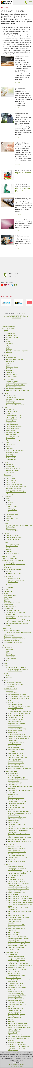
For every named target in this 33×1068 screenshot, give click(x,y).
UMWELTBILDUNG (7, 628)
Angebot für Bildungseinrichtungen (14, 564)
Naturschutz (7, 496)
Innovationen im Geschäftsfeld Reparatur (20, 965)
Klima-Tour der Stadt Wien (15, 879)
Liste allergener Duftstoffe (23, 220)
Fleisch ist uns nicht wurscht (14, 415)
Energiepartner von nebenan (16, 855)
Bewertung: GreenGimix (15, 997)
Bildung (8, 864)
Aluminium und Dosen (12, 337)
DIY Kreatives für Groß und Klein (15, 385)
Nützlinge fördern (11, 456)
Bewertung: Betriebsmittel (15, 993)
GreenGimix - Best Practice (16, 580)
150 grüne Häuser (13, 775)
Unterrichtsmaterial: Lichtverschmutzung (20, 898)
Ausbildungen (10, 844)
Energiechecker (12, 784)
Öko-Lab (10, 1019)
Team (5, 663)
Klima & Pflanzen (11, 482)
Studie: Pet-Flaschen (14, 971)
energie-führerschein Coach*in (17, 852)
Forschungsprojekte (12, 952)
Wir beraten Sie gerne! (8, 326)
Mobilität (6, 593)
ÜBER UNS (5, 645)
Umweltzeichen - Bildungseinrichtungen (19, 1036)
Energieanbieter (10, 401)
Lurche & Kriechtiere (12, 514)
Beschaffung (7, 567)
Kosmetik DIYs (10, 466)
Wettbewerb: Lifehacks (15, 927)
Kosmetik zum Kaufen (12, 470)
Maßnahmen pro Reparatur (16, 967)
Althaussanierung (11, 357)
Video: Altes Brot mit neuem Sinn (17, 757)
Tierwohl (6, 533)
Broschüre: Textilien (13, 702)
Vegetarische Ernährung (13, 440)
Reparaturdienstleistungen (12, 603)
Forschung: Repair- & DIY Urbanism (18, 963)
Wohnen (6, 542)
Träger (8, 653)
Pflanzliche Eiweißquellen (13, 436)
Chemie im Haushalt (21, 184)
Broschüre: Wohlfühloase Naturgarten (19, 706)
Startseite (25, 313)
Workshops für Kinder (14, 940)
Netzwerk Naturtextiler (14, 1017)
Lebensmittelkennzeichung (14, 426)
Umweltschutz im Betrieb (13, 978)
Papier (8, 345)
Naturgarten (9, 454)
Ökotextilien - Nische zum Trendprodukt (19, 1027)
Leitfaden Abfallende (14, 725)
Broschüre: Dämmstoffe (15, 704)
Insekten (8, 500)
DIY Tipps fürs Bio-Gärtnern (14, 387)
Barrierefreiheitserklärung (12, 316)
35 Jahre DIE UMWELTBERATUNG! (16, 667)
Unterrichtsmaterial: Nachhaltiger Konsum (20, 902)
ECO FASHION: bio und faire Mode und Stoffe (19, 525)
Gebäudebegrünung (12, 367)
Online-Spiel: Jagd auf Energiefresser (18, 883)
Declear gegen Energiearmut (16, 958)
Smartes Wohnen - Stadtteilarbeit (18, 830)
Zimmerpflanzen (11, 459)
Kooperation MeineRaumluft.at (17, 803)
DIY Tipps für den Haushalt (14, 388)
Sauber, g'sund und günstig (23, 170)
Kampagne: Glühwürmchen (16, 717)
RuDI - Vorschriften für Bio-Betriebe (18, 1025)
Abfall (5, 332)
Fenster (8, 365)
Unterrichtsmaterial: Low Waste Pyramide (20, 900)
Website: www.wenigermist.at (16, 925)
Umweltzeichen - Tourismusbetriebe (18, 1046)
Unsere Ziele (9, 649)
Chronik (6, 665)
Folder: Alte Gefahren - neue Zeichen (18, 710)
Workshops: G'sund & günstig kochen (19, 942)
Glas (7, 339)
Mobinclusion (12, 809)
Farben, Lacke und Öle (12, 544)
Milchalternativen (11, 430)
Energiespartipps (11, 395)
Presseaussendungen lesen (14, 682)
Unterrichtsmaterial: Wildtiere (16, 915)
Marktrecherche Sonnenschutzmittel (18, 738)
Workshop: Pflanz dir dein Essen (17, 945)
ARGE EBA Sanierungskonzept (17, 777)
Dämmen (8, 363)
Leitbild (8, 651)
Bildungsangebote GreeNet (16, 866)
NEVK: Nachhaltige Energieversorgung (19, 813)
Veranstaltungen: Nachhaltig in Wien (18, 917)
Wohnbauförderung (12, 376)
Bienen (10, 504)
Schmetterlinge (12, 510)
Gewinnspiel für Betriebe (15, 671)
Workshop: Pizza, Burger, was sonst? (18, 938)
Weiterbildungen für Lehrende (13, 637)
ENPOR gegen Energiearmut (16, 960)
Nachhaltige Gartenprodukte (16, 1014)
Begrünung (7, 566)
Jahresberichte (10, 657)
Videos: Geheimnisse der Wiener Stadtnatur (19, 632)
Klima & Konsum (11, 478)
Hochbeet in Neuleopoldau (16, 798)
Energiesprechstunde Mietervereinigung (20, 790)
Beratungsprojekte (11, 771)
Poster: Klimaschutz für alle (16, 755)
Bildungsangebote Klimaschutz (17, 868)
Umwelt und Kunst (13, 894)
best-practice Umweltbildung (12, 640)
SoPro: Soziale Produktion (15, 1035)
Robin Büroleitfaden (14, 1031)
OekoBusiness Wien (10, 595)
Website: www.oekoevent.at (16, 763)
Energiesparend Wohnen (15, 962)
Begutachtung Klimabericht (16, 956)
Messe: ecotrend (13, 740)
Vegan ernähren (10, 438)
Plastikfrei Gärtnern (11, 458)
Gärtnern (6, 442)
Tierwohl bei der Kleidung (13, 537)
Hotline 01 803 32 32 (14, 773)
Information (9, 691)
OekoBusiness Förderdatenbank (17, 1023)
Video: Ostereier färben (14, 759)
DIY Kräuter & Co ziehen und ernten (16, 383)
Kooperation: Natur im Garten (16, 723)
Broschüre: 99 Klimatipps (15, 708)
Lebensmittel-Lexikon (12, 428)
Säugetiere (9, 516)
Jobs (27, 316)
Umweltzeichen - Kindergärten (17, 1044)
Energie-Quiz (11, 792)
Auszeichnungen (11, 658)
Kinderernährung (11, 421)
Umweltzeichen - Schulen (15, 1042)
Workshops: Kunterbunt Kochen (17, 944)
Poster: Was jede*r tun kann (16, 753)
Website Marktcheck (14, 765)
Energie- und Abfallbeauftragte (17, 1004)
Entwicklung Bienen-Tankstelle (17, 873)
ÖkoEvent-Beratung (14, 815)
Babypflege (9, 464)
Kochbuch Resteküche (14, 721)
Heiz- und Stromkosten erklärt (15, 405)
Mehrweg (8, 341)
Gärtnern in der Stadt (12, 452)
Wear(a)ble (11, 923)
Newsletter (9, 677)
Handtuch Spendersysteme (16, 1008)
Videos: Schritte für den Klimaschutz (16, 486)
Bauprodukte (10, 361)
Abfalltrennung (10, 333)
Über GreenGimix (13, 582)
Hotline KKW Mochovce (15, 800)
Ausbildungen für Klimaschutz (15, 490)
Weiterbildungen (9, 608)
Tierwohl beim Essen (12, 535)
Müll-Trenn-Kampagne (14, 1012)
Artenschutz (9, 498)
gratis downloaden (23, 173)
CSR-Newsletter (8, 587)
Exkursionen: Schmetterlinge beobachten (20, 872)
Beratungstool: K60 (13, 781)
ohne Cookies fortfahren (16, 1064)
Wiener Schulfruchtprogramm (17, 936)
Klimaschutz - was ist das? (13, 488)
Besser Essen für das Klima (16, 991)
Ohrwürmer (11, 512)
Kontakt (18, 318)
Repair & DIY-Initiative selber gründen (17, 351)
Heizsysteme (9, 369)
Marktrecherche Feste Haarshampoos (19, 736)
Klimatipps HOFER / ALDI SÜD (17, 801)
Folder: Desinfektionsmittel (16, 715)
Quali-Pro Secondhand (14, 1029)
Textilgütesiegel (10, 527)
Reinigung (7, 601)
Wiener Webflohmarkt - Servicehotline (19, 841)
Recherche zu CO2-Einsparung (17, 969)
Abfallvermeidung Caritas (15, 983)
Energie (6, 393)
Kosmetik (7, 462)
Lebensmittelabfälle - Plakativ (17, 807)
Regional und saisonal (12, 432)
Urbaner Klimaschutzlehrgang (16, 861)
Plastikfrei (9, 349)
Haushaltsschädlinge (12, 546)
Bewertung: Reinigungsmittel (16, 999)
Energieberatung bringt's (15, 783)
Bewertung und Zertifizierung (12, 569)
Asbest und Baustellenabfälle (14, 359)
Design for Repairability (15, 870)
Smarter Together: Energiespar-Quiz (18, 889)
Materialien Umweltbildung (12, 630)
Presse (14, 318)
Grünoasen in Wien (13, 794)
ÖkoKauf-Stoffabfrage (14, 573)
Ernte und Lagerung (11, 411)
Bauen (6, 355)
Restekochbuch (12, 1033)
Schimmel (9, 551)
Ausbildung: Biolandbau (15, 846)
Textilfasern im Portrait (12, 531)
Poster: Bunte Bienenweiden (16, 746)
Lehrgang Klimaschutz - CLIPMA (17, 857)
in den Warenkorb (23, 188)
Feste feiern (9, 413)
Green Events (8, 597)
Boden (8, 446)
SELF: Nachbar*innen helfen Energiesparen (20, 828)
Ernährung (7, 589)
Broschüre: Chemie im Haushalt (17, 694)
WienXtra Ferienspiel (14, 932)
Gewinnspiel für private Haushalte (18, 669)
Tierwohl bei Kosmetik (12, 539)
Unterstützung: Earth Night (15, 819)
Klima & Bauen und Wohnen (14, 484)
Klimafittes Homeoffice (13, 548)
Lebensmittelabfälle (12, 424)
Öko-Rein (8, 571)
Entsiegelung (10, 448)
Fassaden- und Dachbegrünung (15, 450)
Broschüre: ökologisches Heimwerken (19, 696)
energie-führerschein (14, 850)
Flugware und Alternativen (13, 417)
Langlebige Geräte (13, 805)
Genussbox (11, 1006)
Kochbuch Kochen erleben (15, 719)
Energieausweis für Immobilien (15, 399)
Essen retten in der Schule (15, 875)
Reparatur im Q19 (13, 822)
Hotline (8, 675)
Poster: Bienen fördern (14, 744)
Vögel (7, 520)
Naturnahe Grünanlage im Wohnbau (18, 811)
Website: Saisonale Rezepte (16, 766)
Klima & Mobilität (11, 480)
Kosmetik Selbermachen (13, 468)
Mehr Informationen (17, 1066)
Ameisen (10, 502)
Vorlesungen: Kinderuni (14, 921)
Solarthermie (10, 372)
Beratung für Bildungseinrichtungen (14, 639)
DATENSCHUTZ (20, 315)
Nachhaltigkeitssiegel (14, 1016)
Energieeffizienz (8, 591)
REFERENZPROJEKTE (10, 689)
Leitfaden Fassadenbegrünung (17, 729)
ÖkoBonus (11, 1021)
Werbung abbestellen (12, 553)
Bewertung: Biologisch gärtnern (17, 995)
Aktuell (6, 330)
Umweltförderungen (10, 606)
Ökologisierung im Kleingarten (17, 817)
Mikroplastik (9, 343)
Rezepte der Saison (11, 434)
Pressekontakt (10, 686)
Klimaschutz (7, 475)
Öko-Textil (9, 585)
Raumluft (6, 599)
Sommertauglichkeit (12, 374)
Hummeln (11, 508)
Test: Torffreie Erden (14, 973)
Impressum (12, 315)
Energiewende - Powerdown (16, 1002)
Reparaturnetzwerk (13, 820)
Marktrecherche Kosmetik (15, 730)
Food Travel (11, 877)
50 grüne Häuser (13, 954)
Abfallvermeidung (11, 335)
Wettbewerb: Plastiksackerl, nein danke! (19, 768)
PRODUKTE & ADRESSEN (9, 558)
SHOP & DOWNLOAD (8, 556)
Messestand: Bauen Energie (16, 742)
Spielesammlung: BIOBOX (15, 885)
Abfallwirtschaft (9, 562)
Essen (5, 407)
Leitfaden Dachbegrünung (15, 727)
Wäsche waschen (11, 529)
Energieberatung (11, 397)
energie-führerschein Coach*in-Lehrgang (18, 620)
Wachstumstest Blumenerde (16, 975)
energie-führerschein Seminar (14, 621)
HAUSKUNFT (12, 796)
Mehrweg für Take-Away (15, 1010)
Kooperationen (10, 655)
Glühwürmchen (12, 506)
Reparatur (9, 352)
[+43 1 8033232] (25, 3)
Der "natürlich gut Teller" (15, 1000)
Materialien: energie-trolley (16, 854)
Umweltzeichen (8, 604)
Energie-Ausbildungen (12, 610)
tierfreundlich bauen (12, 518)
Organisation (8, 647)
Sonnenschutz (10, 472)
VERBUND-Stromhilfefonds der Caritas (19, 837)
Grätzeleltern (11, 859)
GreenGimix (9, 576)
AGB (24, 316)
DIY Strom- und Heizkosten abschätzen (17, 390)
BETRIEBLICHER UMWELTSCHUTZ (12, 560)
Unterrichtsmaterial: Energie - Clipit (18, 896)
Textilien (6, 523)
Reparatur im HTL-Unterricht (16, 881)
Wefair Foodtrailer (13, 934)
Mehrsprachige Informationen (13, 642)
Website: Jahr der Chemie (15, 761)
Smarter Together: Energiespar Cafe (18, 887)
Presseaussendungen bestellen (15, 684)
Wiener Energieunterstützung (16, 839)
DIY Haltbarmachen (12, 381)
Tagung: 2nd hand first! (14, 891)
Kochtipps (9, 423)
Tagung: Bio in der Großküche (16, 892)
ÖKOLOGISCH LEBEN (8, 328)
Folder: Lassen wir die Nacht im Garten (19, 713)
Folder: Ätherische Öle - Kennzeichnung (19, 711)
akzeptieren (16, 1062)
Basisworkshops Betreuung (16, 985)
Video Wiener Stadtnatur (15, 919)
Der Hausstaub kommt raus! (23, 198)
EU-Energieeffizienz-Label (13, 403)
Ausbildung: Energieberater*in (16, 848)
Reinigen (5, 7)
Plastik (8, 347)
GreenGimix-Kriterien (14, 578)
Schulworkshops (9, 635)
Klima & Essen (10, 477)
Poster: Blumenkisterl (14, 747)
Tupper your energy (13, 832)
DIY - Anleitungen (9, 379)
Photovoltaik (10, 370)
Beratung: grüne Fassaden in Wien (18, 779)
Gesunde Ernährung (11, 419)
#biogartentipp (10, 444)
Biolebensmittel (10, 409)
